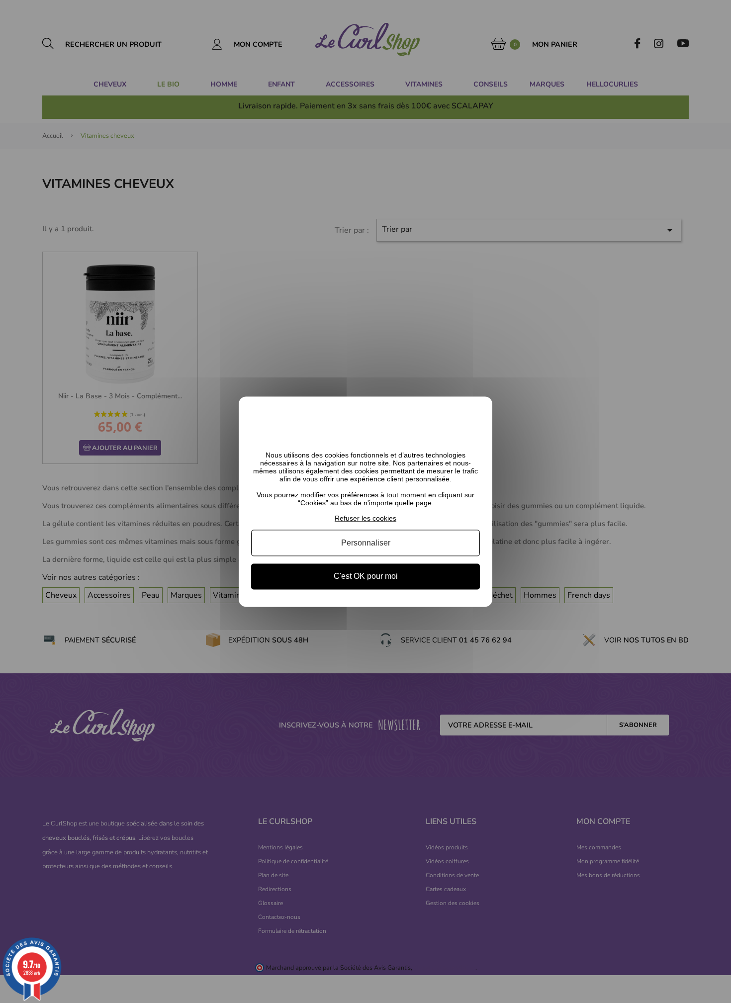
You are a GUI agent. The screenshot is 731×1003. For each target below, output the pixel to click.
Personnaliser (365, 543)
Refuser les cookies (365, 518)
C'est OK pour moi (366, 576)
